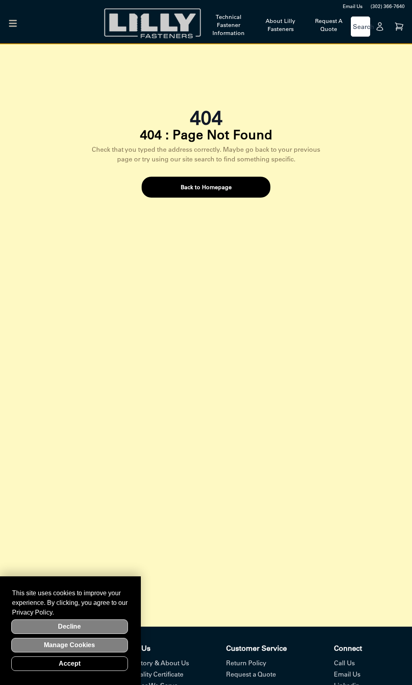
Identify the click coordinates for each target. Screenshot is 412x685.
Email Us (353, 6)
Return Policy (246, 663)
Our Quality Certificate (150, 674)
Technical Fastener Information (228, 25)
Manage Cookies (69, 645)
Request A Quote (328, 25)
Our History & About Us (153, 663)
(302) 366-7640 (388, 6)
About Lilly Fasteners (280, 25)
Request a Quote (251, 674)
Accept (69, 663)
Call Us (344, 663)
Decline (69, 626)
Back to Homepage (206, 187)
